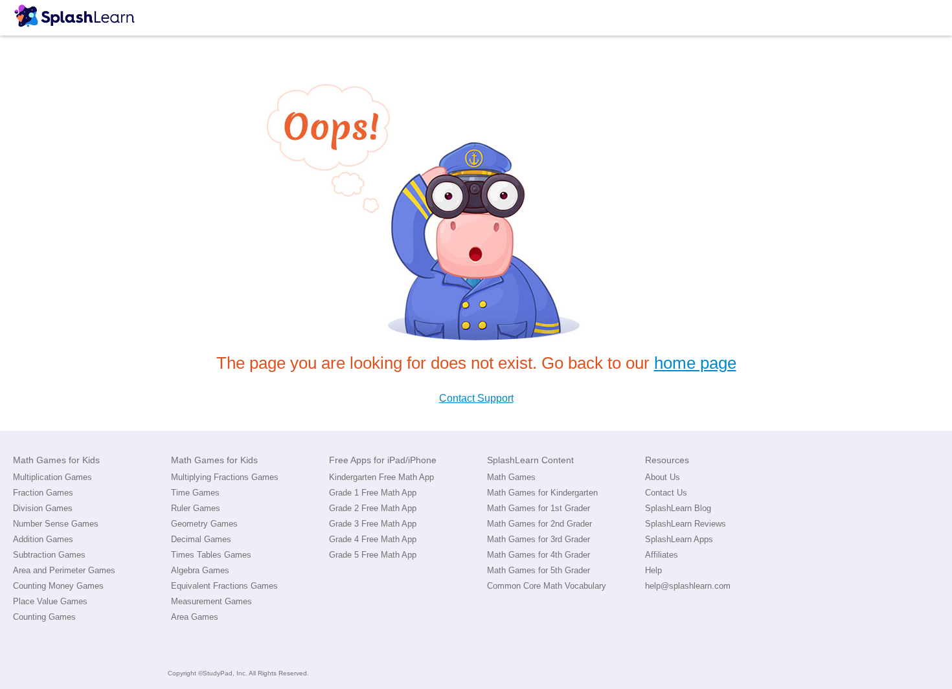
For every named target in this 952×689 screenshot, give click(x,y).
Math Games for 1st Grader (538, 508)
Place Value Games (50, 601)
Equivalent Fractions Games (224, 586)
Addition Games (43, 539)
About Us (662, 477)
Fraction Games (43, 493)
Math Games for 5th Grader (538, 570)
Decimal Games (201, 539)
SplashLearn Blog (678, 508)
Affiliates (661, 555)
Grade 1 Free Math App (372, 493)
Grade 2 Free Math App (372, 508)
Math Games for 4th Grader (538, 555)
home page (695, 363)
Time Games (195, 493)
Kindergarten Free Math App (381, 477)
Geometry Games (204, 524)
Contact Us (666, 493)
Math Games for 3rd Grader (538, 539)
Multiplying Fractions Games (224, 477)
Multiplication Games (52, 477)
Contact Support (476, 398)
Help (653, 570)
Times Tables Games (211, 555)
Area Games (194, 617)
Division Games (43, 508)
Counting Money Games (58, 586)
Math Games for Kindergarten (542, 493)
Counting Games (44, 617)
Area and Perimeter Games (64, 570)
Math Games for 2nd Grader (539, 524)
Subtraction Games (49, 555)
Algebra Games (200, 570)
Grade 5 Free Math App (372, 555)
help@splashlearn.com (688, 586)
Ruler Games (195, 508)
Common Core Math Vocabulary (546, 586)
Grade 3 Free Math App (372, 524)
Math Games (511, 477)
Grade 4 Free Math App (372, 539)
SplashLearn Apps (679, 539)
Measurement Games (211, 601)
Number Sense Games (55, 524)
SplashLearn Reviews (685, 524)
